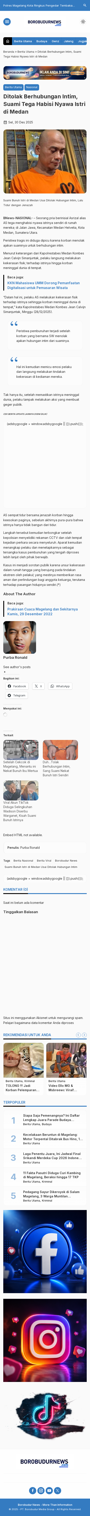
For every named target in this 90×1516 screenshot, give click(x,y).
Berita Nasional (23, 860)
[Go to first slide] (84, 1035)
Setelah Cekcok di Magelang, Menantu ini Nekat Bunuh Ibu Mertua (20, 766)
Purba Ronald (15, 657)
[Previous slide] (78, 1035)
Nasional (31, 87)
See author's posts (17, 667)
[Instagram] (41, 1490)
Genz (55, 41)
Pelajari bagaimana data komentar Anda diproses (38, 1023)
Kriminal (29, 1081)
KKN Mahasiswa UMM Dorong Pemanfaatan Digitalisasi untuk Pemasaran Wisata (43, 285)
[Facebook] (32, 1490)
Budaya (41, 41)
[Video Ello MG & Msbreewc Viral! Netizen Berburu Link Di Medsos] (66, 1060)
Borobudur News (66, 860)
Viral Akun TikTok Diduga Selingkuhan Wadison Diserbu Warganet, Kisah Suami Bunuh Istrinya (19, 811)
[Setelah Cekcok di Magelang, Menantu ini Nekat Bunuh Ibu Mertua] (20, 750)
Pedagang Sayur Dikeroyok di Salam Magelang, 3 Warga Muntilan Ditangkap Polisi (51, 1196)
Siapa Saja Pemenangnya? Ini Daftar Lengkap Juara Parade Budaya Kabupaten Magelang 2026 (51, 1120)
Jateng (68, 41)
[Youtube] (49, 1490)
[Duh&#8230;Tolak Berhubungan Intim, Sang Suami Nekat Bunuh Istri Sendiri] (60, 750)
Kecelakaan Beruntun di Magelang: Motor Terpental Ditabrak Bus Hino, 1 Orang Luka (51, 1139)
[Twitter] (57, 1490)
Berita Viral (44, 860)
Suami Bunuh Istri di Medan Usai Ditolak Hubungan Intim (41, 867)
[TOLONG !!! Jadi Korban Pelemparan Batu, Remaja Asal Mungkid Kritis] (23, 1060)
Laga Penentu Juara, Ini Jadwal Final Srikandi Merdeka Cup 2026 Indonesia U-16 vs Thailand (53, 1158)
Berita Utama (23, 41)
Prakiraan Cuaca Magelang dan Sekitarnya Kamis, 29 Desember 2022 (42, 611)
